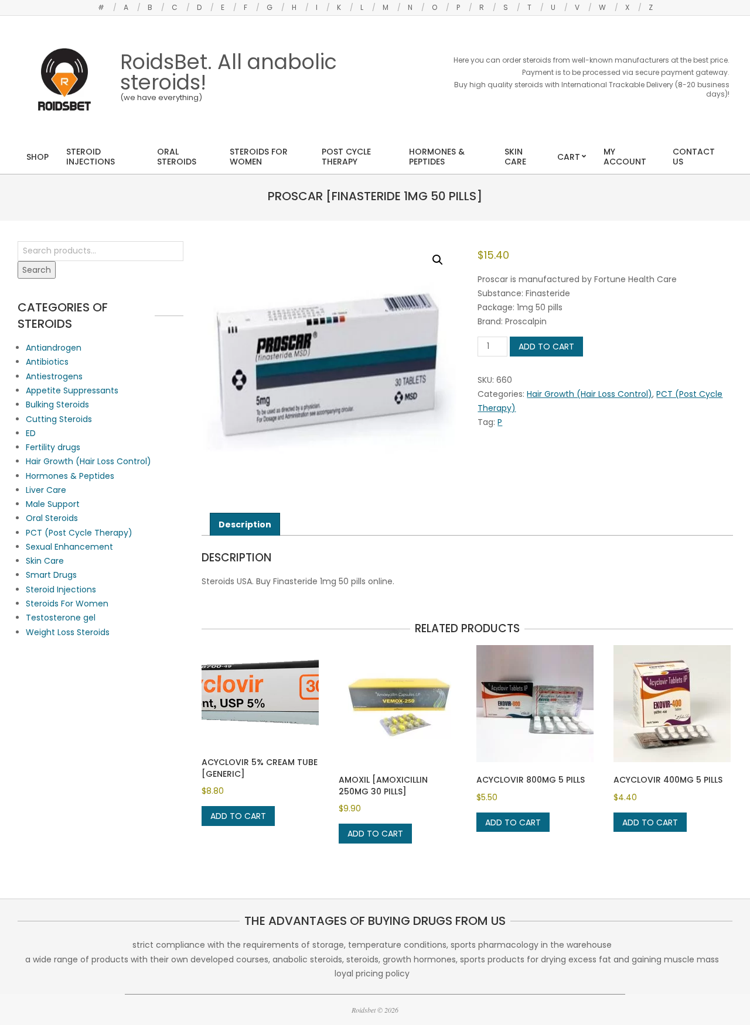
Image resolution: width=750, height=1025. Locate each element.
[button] (437, 259)
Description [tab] (245, 524)
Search (36, 270)
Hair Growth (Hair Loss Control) (589, 394)
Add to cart (546, 346)
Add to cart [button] (238, 816)
